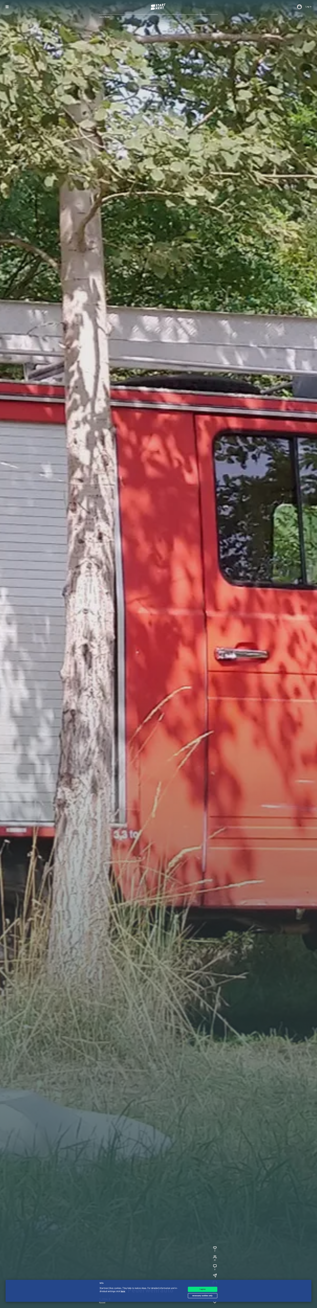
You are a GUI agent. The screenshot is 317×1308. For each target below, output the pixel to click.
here (123, 1291)
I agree (203, 1289)
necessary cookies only (202, 1296)
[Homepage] (158, 6)
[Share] (215, 1275)
